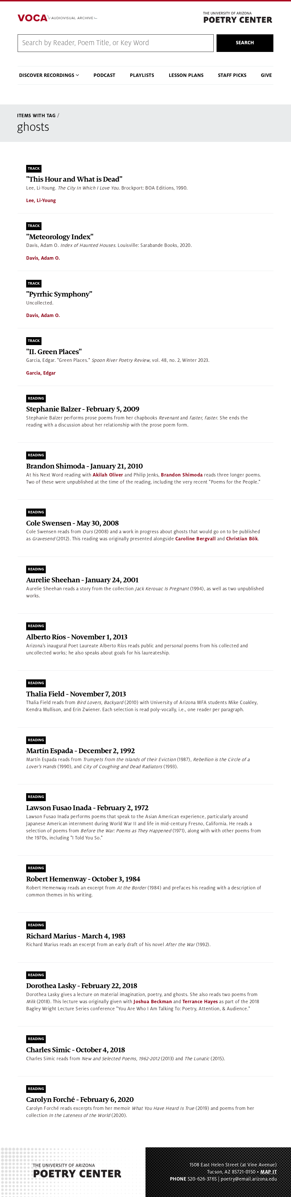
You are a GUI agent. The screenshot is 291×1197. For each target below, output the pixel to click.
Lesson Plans (186, 75)
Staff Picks (232, 75)
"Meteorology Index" (59, 237)
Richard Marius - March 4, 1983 (75, 936)
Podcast (104, 75)
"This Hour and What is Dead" (74, 179)
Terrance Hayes (200, 1001)
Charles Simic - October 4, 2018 (75, 1050)
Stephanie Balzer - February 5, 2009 (82, 409)
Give (266, 75)
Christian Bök (242, 538)
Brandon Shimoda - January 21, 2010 (84, 466)
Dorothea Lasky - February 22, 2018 (81, 986)
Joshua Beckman (153, 1001)
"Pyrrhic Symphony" (59, 294)
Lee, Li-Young (41, 200)
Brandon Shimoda (182, 475)
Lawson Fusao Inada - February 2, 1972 (87, 808)
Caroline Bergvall (195, 538)
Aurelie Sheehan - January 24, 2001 (82, 580)
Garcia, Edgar (41, 373)
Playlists (142, 75)
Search (245, 42)
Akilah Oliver (108, 475)
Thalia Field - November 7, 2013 (76, 694)
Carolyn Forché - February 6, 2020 (80, 1100)
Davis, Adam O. (43, 258)
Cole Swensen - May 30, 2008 (72, 523)
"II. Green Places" (54, 352)
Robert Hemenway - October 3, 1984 (83, 879)
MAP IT (268, 1172)
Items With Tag (36, 115)
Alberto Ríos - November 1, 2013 (76, 637)
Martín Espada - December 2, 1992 (80, 751)
